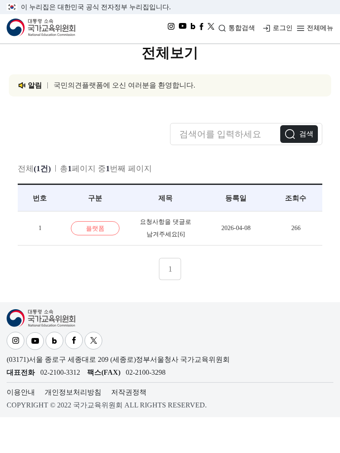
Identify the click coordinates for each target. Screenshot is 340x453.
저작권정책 (129, 392)
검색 (306, 134)
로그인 (283, 27)
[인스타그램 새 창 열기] (171, 29)
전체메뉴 (320, 27)
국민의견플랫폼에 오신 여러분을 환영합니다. (124, 85)
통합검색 (241, 27)
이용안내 (21, 392)
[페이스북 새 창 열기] (201, 29)
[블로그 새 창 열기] (193, 29)
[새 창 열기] (211, 29)
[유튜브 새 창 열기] (182, 29)
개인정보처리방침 (73, 392)
